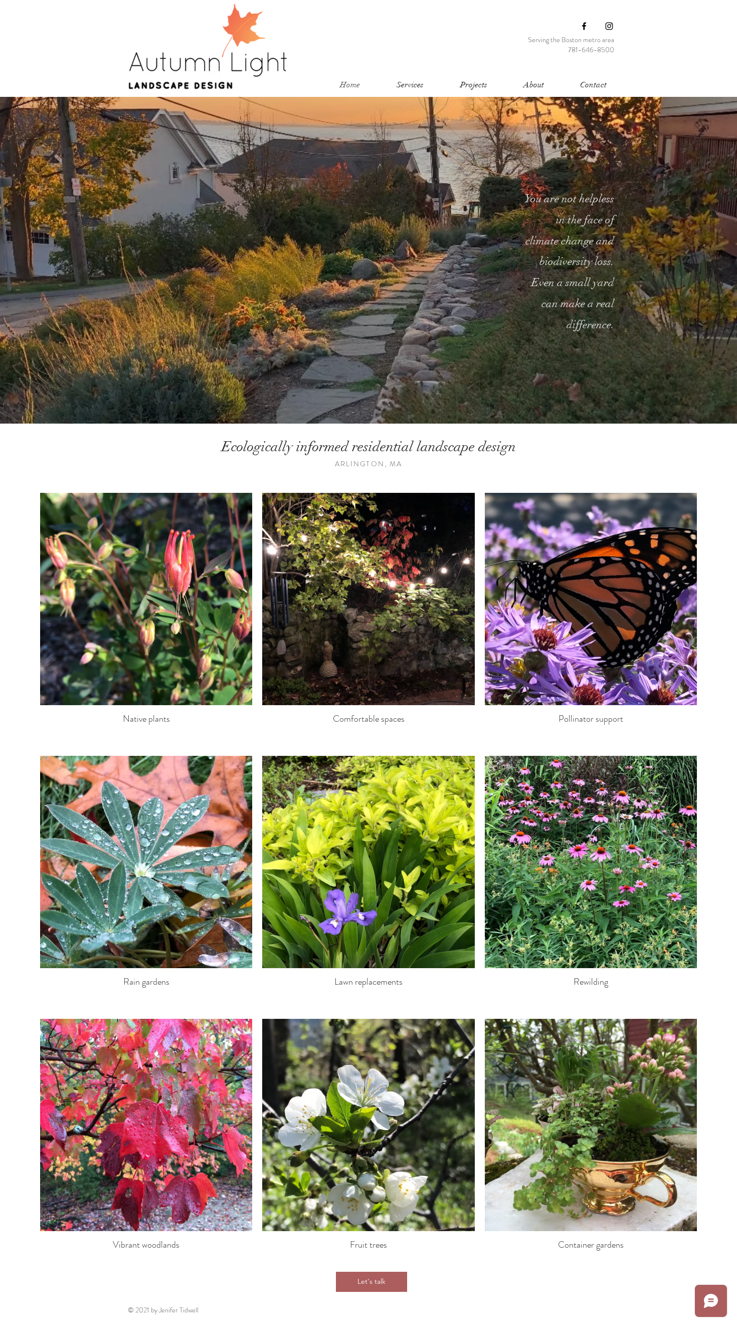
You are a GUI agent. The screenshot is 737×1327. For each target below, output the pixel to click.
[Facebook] (584, 26)
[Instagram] (609, 26)
